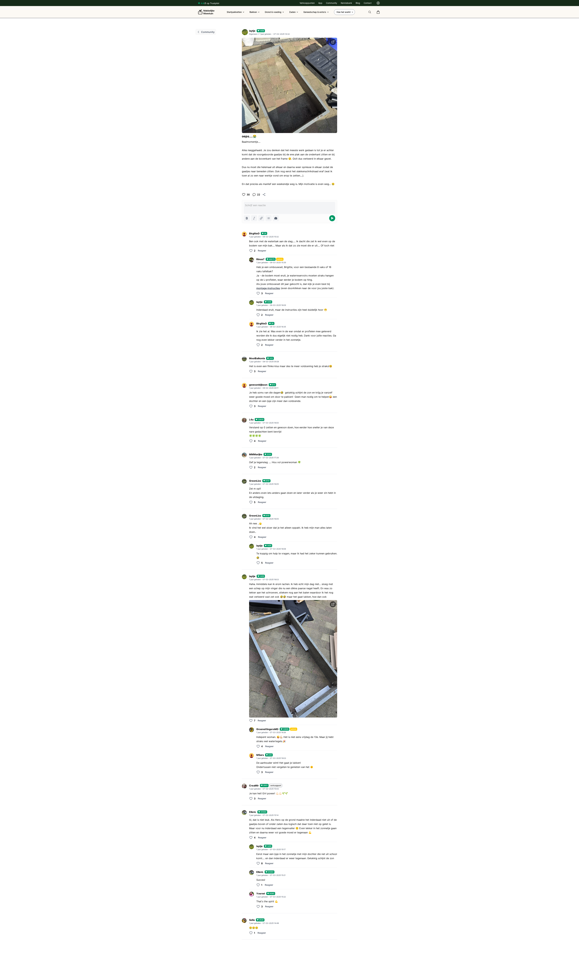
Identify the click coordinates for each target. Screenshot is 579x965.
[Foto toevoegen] (276, 218)
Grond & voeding (273, 12)
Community (331, 3)
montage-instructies (268, 288)
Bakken (253, 12)
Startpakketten (234, 12)
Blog (358, 3)
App (320, 3)
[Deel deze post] (264, 194)
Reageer (262, 250)
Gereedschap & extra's (314, 12)
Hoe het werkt (344, 12)
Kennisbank (346, 3)
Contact (368, 3)
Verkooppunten (307, 3)
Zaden (292, 12)
